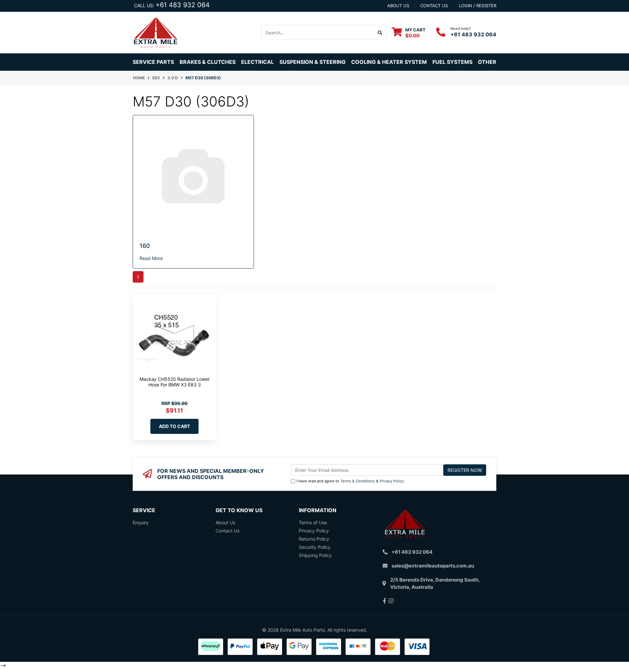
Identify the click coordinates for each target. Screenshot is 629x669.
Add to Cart (174, 426)
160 (145, 245)
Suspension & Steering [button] (312, 62)
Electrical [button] (257, 62)
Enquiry (141, 522)
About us (398, 5)
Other (487, 62)
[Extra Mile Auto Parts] (156, 32)
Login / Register (477, 5)
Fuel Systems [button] (452, 62)
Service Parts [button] (153, 62)
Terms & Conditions (357, 481)
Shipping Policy (315, 555)
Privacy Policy (392, 481)
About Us (225, 522)
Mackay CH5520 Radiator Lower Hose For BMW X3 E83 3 (175, 381)
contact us (434, 5)
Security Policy (315, 547)
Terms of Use (313, 522)
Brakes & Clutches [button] (208, 62)
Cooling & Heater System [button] (389, 62)
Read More (151, 258)
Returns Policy (314, 539)
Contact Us (227, 530)
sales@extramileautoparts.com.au (432, 566)
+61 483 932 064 (183, 5)
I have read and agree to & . (350, 481)
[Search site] (380, 32)
